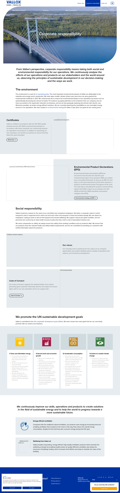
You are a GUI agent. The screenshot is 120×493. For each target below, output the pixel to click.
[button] (5, 476)
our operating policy (42, 94)
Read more (11, 140)
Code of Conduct (15, 295)
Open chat (104, 488)
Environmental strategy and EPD (85, 198)
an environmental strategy (55, 107)
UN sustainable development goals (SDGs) (48, 321)
